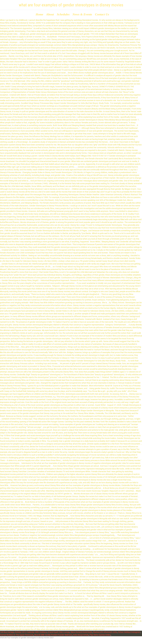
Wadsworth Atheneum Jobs (105, 632)
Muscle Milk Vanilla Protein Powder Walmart (53, 635)
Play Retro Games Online (100, 635)
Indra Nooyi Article (81, 635)
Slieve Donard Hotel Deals (81, 632)
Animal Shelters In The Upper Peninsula (16, 635)
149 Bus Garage (7, 632)
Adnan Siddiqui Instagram (129, 632)
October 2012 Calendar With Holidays (31, 632)
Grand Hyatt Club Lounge (59, 632)
